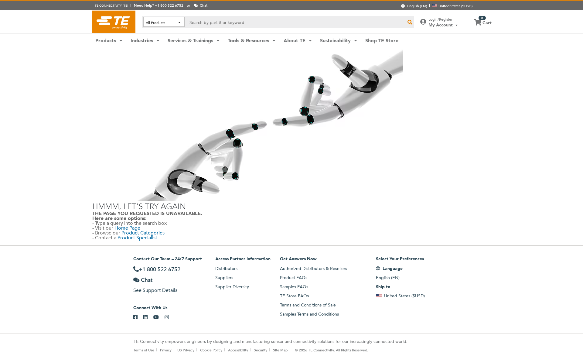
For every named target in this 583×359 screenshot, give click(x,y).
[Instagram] (170, 317)
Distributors (226, 268)
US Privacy (185, 349)
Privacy (166, 349)
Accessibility (238, 349)
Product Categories (143, 233)
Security (260, 349)
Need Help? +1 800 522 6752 (158, 5)
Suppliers (224, 277)
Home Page (127, 228)
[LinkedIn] (148, 317)
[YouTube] (159, 317)
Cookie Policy (211, 349)
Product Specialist (137, 237)
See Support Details (155, 290)
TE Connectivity (113, 21)
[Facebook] (138, 317)
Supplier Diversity (232, 286)
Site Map (280, 349)
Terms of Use (144, 349)
